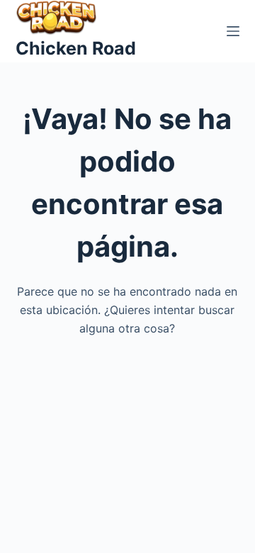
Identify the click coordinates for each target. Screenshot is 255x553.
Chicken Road (76, 48)
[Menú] (233, 31)
